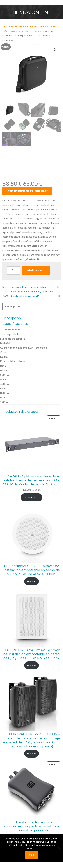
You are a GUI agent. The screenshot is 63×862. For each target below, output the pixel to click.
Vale (31, 854)
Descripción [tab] (12, 306)
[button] (55, 50)
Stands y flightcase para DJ (25, 295)
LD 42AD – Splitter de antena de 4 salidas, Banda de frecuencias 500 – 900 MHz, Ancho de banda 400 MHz (31, 480)
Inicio (4, 26)
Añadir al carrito (36, 270)
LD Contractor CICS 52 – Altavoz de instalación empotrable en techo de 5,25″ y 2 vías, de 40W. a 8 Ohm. (31, 570)
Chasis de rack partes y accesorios (24, 31)
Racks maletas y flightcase (38, 291)
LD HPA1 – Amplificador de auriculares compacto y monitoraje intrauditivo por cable (31, 826)
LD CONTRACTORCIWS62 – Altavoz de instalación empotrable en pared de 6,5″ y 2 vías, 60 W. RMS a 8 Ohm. (31, 654)
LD (58, 295)
